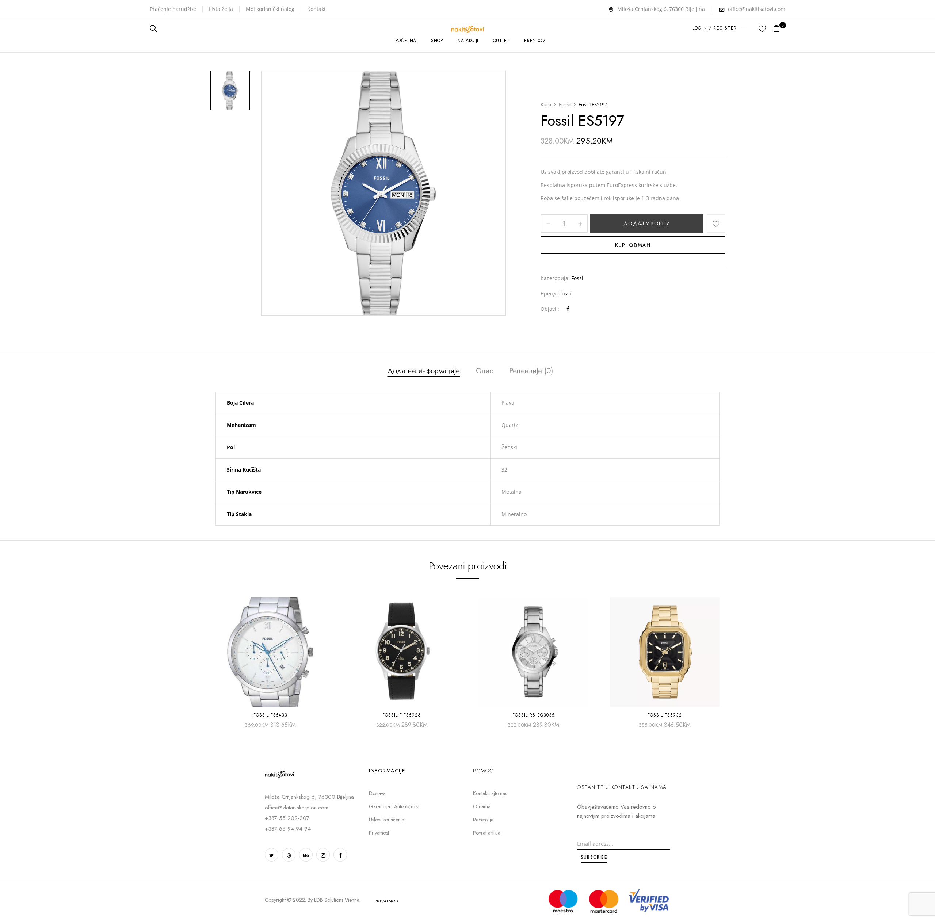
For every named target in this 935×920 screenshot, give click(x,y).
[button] (779, 28)
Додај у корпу (646, 223)
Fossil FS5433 (270, 715)
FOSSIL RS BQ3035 (533, 715)
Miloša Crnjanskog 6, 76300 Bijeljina (661, 8)
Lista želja (221, 8)
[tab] (423, 372)
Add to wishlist (716, 223)
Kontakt (316, 8)
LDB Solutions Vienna (336, 900)
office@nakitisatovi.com (756, 8)
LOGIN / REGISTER (714, 28)
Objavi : (550, 308)
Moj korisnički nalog (270, 8)
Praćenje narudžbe (173, 8)
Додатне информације (423, 371)
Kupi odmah (632, 245)
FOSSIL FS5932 (665, 715)
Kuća (546, 104)
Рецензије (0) (531, 371)
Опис (484, 371)
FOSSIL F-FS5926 (401, 715)
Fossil (565, 104)
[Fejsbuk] (567, 308)
